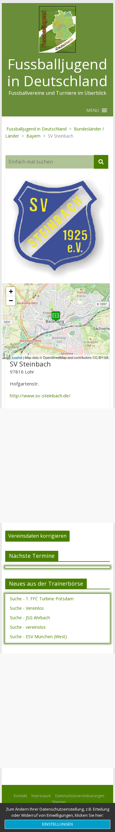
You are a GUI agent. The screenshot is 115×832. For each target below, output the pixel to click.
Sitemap (59, 801)
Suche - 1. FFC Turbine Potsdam (42, 599)
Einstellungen (57, 824)
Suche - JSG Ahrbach (30, 617)
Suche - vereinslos (28, 627)
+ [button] (11, 291)
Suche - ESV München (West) (38, 636)
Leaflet (17, 357)
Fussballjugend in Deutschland (57, 72)
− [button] (11, 300)
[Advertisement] (57, 465)
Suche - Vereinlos (27, 608)
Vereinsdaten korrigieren (37, 535)
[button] (92, 110)
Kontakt (20, 795)
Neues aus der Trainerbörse (46, 583)
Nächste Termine (32, 555)
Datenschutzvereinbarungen (79, 795)
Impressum (41, 795)
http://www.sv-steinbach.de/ (40, 395)
